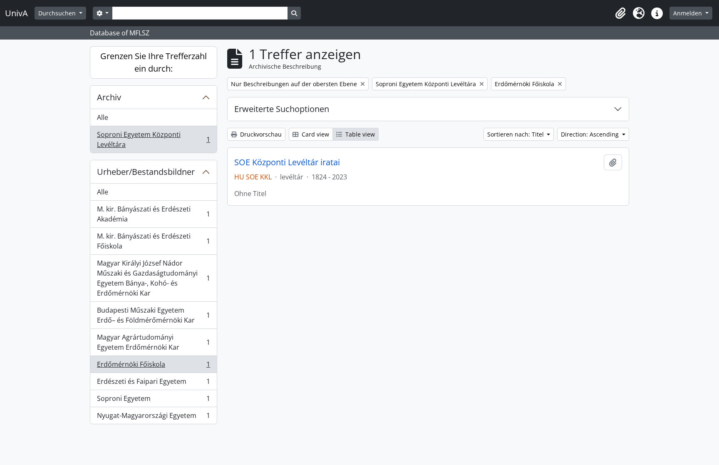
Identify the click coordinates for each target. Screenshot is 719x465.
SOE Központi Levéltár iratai (287, 162)
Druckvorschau (260, 134)
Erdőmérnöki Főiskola (153, 366)
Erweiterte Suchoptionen (281, 108)
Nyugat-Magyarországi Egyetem (153, 417)
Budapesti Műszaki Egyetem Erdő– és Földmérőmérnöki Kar (153, 315)
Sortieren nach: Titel (516, 134)
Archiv (109, 97)
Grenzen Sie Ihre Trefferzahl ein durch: (153, 62)
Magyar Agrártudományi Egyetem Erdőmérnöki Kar (153, 342)
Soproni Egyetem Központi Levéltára (153, 139)
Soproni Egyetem (153, 400)
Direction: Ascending (590, 134)
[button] (620, 13)
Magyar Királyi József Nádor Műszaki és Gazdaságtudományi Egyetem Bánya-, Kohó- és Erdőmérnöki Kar (153, 278)
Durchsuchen (57, 13)
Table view (359, 134)
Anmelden (688, 13)
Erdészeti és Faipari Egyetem (153, 383)
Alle (102, 117)
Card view (314, 134)
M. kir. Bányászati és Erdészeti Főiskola (153, 241)
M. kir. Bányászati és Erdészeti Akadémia (153, 214)
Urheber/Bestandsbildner (146, 171)
